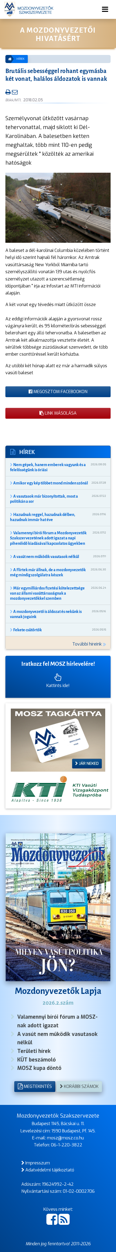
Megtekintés (37, 1086)
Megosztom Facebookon (59, 391)
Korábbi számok (80, 1086)
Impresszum (37, 1163)
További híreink (87, 644)
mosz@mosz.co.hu (65, 1138)
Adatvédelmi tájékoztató (49, 1170)
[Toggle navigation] (105, 9)
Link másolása (60, 413)
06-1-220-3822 (66, 1145)
